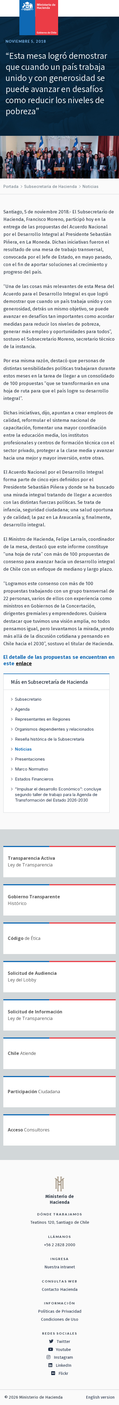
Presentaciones (30, 759)
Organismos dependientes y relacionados (54, 729)
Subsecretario (28, 699)
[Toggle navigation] (92, 8)
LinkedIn (63, 1365)
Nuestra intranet (59, 1266)
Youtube (63, 1349)
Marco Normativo (31, 769)
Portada (11, 186)
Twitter (63, 1341)
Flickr (63, 1373)
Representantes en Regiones (42, 719)
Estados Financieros (34, 779)
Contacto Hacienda (59, 1289)
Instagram (63, 1357)
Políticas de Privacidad (59, 1311)
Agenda (22, 709)
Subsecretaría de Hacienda (50, 186)
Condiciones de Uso (59, 1319)
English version (100, 1397)
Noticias (90, 186)
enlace (24, 663)
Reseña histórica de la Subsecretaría (49, 739)
